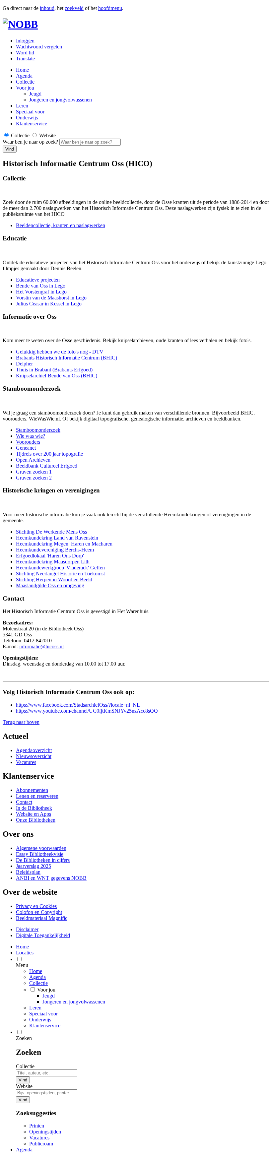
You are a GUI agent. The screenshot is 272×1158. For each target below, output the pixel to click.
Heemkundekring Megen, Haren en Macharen (64, 544)
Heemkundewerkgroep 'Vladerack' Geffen (60, 567)
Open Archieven (33, 460)
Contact (24, 802)
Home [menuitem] (22, 946)
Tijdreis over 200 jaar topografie (49, 454)
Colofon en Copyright (39, 912)
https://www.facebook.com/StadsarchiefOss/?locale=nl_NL (78, 705)
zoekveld (74, 8)
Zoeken (24, 1038)
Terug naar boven (21, 722)
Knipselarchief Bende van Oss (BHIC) (56, 375)
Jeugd (35, 93)
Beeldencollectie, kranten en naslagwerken (60, 225)
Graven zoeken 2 (34, 478)
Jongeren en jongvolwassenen (60, 99)
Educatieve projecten (38, 280)
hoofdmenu (110, 8)
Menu (22, 965)
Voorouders (28, 442)
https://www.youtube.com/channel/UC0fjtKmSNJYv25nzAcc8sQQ (87, 711)
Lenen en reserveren (37, 796)
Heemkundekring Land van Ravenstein (57, 538)
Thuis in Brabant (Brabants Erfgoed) (54, 369)
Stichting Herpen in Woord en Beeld (54, 579)
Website (24, 1086)
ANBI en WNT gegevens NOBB (51, 878)
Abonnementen (32, 790)
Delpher (24, 363)
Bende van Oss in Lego (40, 286)
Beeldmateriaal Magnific (41, 918)
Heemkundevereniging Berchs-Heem (55, 549)
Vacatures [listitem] (39, 1137)
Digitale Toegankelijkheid (43, 935)
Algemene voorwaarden (41, 848)
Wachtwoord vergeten (39, 46)
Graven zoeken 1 (34, 472)
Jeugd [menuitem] (48, 995)
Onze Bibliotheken (35, 820)
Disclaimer (27, 929)
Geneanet (26, 448)
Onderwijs (27, 117)
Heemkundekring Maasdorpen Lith (53, 561)
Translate (25, 58)
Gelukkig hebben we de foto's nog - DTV (59, 351)
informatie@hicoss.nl (41, 646)
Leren (22, 105)
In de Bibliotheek (34, 808)
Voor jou (25, 88)
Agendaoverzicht (34, 750)
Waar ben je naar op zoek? (31, 142)
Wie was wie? (30, 436)
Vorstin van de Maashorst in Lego (51, 297)
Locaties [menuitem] (25, 952)
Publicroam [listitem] (41, 1143)
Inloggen (25, 40)
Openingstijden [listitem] (45, 1131)
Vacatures (26, 762)
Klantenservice (31, 123)
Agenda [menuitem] (24, 1149)
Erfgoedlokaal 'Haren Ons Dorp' (50, 555)
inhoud (47, 8)
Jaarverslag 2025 (33, 866)
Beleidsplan (28, 872)
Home (35, 971)
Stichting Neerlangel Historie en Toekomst (60, 573)
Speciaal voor (30, 111)
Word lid (25, 52)
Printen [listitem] (36, 1125)
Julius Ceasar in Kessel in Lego (49, 303)
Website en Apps (33, 814)
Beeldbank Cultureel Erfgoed (46, 466)
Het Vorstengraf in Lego (41, 291)
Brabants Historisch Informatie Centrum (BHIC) (66, 357)
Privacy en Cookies (36, 906)
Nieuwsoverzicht (33, 756)
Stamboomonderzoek (38, 430)
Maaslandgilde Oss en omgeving (50, 585)
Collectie (25, 82)
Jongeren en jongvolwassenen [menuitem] (73, 1001)
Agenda (24, 76)
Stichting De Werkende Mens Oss (51, 532)
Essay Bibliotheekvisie (39, 854)
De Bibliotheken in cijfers (43, 860)
